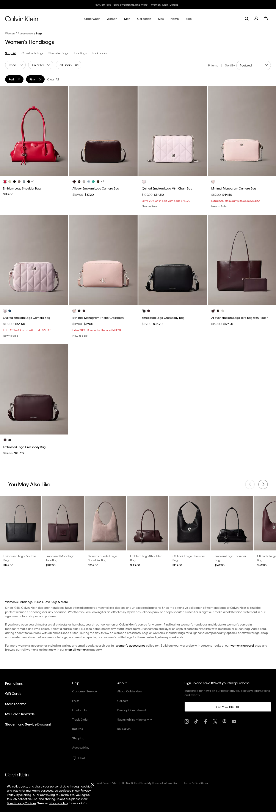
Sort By (230, 65)
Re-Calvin (124, 728)
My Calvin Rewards (19, 714)
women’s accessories (130, 645)
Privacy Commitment (131, 710)
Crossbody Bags (33, 53)
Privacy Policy (58, 803)
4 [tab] (43, 172)
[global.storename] (21, 18)
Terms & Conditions (196, 783)
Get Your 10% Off (227, 707)
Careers (122, 701)
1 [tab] (24, 172)
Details (183, 4)
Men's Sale (171, 4)
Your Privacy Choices (21, 803)
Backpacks (99, 53)
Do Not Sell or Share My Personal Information (150, 783)
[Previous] (6, 131)
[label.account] (256, 18)
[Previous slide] (250, 484)
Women (10, 33)
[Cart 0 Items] (265, 18)
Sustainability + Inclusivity (134, 719)
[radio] (5, 181)
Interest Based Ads (104, 783)
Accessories (25, 33)
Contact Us (79, 710)
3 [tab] (37, 172)
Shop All (10, 53)
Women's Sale (153, 4)
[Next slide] (263, 484)
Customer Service (84, 691)
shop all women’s (77, 649)
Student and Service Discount (28, 724)
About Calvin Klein (129, 691)
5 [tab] (116, 172)
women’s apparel (242, 645)
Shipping (78, 738)
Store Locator (15, 704)
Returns (77, 728)
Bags (39, 33)
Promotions (14, 683)
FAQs (75, 701)
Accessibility (80, 747)
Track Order (80, 719)
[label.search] (247, 18)
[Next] (61, 131)
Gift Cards (13, 693)
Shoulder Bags (58, 53)
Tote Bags (80, 53)
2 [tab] (30, 172)
